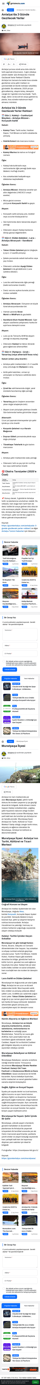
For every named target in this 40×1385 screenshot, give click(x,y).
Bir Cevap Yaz (10, 618)
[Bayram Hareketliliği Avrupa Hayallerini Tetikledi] (10, 598)
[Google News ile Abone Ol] (9, 59)
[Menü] (3, 3)
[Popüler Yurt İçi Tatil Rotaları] (30, 555)
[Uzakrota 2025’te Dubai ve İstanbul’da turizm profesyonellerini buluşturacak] (30, 576)
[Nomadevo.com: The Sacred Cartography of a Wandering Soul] (10, 1225)
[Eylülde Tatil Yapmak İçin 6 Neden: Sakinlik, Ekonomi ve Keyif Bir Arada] (10, 1182)
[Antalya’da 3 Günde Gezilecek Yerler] (30, 1204)
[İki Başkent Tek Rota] (10, 576)
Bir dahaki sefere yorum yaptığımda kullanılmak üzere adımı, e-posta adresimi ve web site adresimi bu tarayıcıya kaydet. (21, 663)
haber (34, 1378)
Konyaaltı (12, 914)
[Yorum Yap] (4, 64)
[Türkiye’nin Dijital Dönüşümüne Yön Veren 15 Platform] (20, 731)
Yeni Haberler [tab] (29, 678)
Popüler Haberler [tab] (10, 678)
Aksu (21, 911)
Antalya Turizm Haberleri (13, 531)
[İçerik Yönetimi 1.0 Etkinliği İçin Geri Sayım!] (20, 719)
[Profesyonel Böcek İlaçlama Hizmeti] (20, 708)
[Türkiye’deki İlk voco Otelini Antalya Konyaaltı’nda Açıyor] (20, 697)
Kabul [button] (35, 1382)
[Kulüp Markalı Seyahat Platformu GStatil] (30, 598)
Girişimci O (12, 25)
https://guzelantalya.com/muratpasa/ (19, 1158)
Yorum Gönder (9, 669)
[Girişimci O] (15, 3)
